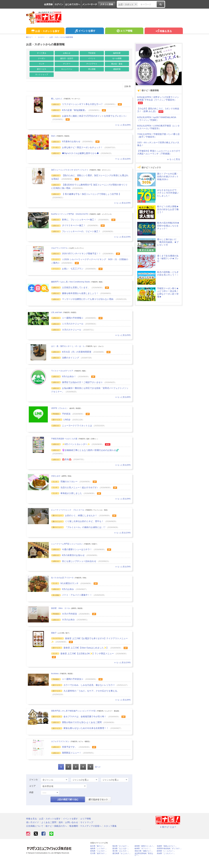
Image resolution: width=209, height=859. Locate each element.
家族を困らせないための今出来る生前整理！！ (85, 728)
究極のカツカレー (69, 481)
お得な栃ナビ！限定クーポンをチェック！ (82, 147)
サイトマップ (86, 822)
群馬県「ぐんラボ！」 (98, 851)
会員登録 (48, 4)
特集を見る (166, 31)
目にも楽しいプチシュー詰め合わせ (79, 561)
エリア (32, 786)
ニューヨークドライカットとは (77, 425)
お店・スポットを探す (47, 31)
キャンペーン (66, 69)
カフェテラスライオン (60, 741)
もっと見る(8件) (124, 397)
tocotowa (55, 673)
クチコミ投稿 (106, 4)
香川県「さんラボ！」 (120, 851)
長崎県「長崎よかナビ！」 (167, 846)
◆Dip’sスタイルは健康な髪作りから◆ (80, 153)
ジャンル (33, 779)
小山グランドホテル (59, 248)
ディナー (66, 64)
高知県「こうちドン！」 (166, 853)
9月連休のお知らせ (71, 141)
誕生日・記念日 (66, 58)
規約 (61, 822)
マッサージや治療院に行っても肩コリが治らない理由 (88, 299)
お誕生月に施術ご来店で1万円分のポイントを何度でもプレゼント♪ (94, 116)
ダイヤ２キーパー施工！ (74, 225)
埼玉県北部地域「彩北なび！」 (144, 854)
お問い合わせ (71, 822)
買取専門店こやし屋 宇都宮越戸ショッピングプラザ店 (73, 711)
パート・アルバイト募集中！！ (77, 595)
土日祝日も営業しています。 (76, 287)
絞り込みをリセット (98, 799)
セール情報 (116, 58)
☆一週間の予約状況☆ (72, 679)
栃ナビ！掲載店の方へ (56, 826)
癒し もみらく (57, 99)
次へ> (97, 767)
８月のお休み (68, 619)
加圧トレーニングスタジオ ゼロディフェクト (69, 170)
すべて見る (41, 53)
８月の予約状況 (69, 614)
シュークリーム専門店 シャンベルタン (67, 544)
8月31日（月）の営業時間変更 (76, 352)
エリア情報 (126, 31)
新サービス (41, 69)
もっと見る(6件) (124, 159)
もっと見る (174, 159)
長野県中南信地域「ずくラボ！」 (169, 848)
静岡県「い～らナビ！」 (166, 851)
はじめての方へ (72, 4)
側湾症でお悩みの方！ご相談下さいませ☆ (82, 382)
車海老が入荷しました (71, 493)
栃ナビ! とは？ (169, 827)
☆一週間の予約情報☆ (72, 318)
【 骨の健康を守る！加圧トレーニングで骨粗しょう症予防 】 (91, 194)
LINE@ (66, 419)
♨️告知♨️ (66, 459)
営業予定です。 (69, 747)
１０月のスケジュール (72, 323)
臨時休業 (117, 53)
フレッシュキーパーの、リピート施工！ (81, 231)
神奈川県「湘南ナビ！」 (144, 851)
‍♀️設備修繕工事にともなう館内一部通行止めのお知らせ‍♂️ (90, 450)
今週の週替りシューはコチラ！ (77, 549)
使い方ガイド (32, 822)
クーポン (41, 58)
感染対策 (117, 69)
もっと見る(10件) (123, 203)
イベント (91, 58)
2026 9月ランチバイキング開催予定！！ (81, 253)
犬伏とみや (55, 476)
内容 (31, 792)
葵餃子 (54, 633)
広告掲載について (34, 826)
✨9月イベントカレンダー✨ (76, 444)
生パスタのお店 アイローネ (62, 578)
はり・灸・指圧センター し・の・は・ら (68, 346)
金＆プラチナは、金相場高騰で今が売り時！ (84, 716)
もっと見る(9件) (124, 125)
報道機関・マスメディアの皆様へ (85, 826)
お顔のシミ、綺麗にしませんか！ (81, 515)
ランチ (41, 64)
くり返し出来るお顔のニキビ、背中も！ (84, 521)
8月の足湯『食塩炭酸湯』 (74, 110)
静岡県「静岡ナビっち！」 (145, 846)
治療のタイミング (70, 357)
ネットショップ (41, 74)
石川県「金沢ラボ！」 (98, 853)
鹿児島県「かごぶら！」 (121, 853)
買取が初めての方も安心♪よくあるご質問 (82, 722)
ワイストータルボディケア (62, 371)
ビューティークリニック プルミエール (67, 510)
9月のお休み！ (69, 376)
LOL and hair (56, 312)
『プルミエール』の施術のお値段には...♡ (85, 527)
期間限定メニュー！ (71, 753)
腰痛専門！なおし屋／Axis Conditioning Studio (70, 282)
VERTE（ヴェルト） (59, 408)
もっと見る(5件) (124, 335)
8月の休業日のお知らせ (73, 555)
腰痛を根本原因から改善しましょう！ (80, 293)
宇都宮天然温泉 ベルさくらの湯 (64, 439)
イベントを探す (86, 31)
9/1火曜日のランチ (69, 583)
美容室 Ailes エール (60, 608)
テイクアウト (91, 64)
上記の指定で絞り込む (67, 799)
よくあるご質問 (48, 822)
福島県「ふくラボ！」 (98, 848)
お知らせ (66, 53)
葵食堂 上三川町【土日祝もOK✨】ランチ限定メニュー (87, 653)
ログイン (59, 4)
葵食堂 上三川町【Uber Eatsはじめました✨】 (85, 647)
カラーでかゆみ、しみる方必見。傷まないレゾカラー (89, 685)
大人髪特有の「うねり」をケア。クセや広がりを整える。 (91, 691)
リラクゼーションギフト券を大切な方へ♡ (82, 104)
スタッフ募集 (110, 826)
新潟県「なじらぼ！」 (120, 848)
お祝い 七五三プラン (72, 268)
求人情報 (91, 69)
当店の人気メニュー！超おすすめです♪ (79, 487)
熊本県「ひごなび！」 (120, 846)
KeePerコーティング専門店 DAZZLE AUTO (69, 214)
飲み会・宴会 (116, 64)
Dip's (53, 136)
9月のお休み (68, 589)
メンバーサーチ (89, 4)
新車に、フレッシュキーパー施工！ (79, 219)
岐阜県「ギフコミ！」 (143, 848)
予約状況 (91, 53)
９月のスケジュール (71, 329)
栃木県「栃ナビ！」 (97, 846)
